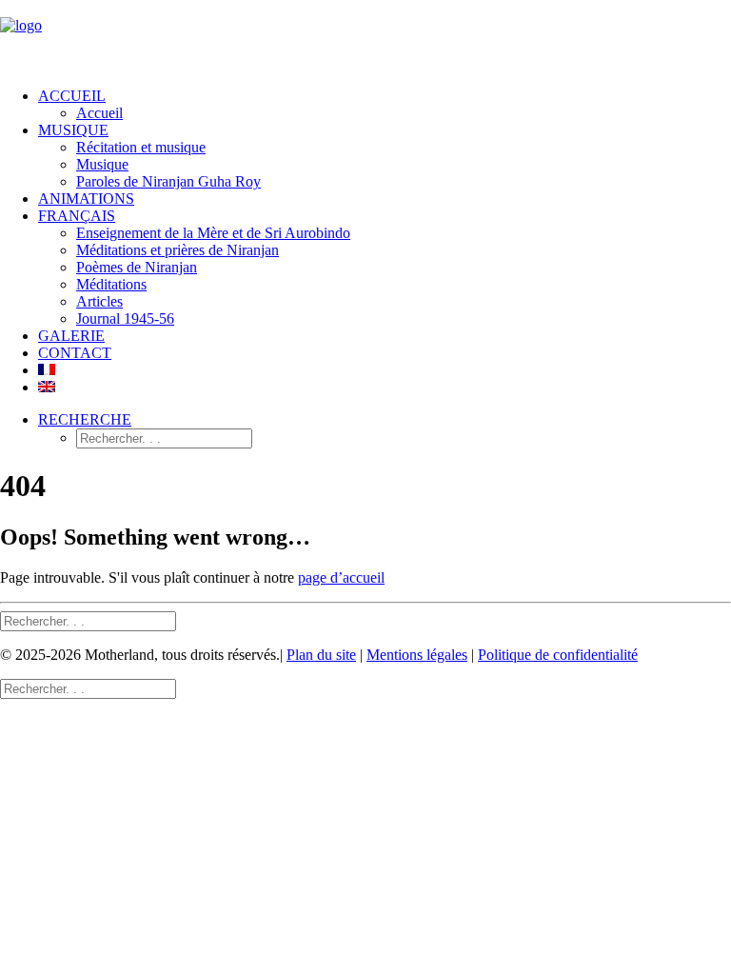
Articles (99, 301)
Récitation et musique (141, 147)
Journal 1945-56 (125, 318)
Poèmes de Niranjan (136, 267)
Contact (74, 353)
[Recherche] (88, 620)
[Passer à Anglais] (46, 387)
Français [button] (76, 216)
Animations (86, 198)
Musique (102, 164)
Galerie (71, 336)
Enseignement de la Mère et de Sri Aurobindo (213, 233)
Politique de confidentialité (558, 655)
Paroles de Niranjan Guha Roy (168, 181)
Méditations (111, 284)
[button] (84, 419)
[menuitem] (384, 105)
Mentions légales (416, 655)
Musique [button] (73, 130)
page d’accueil (341, 577)
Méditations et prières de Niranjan (177, 250)
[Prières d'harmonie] (365, 36)
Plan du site (321, 655)
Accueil (72, 96)
